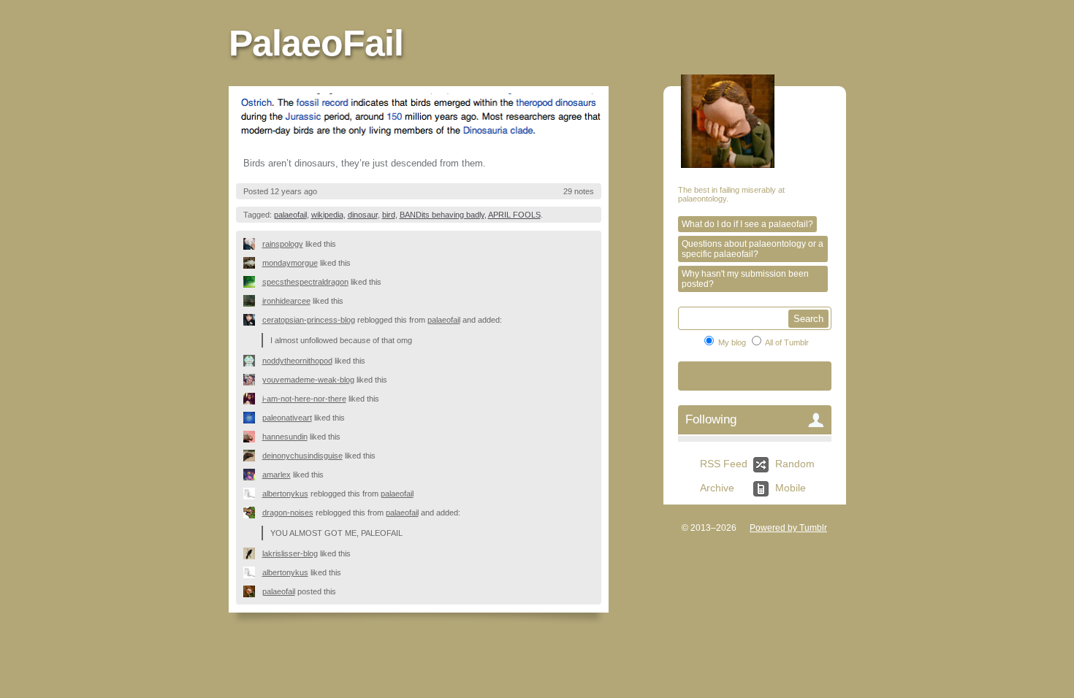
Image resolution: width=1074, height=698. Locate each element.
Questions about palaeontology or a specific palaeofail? (752, 249)
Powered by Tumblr (788, 528)
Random (795, 463)
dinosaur (363, 214)
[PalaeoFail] (252, 591)
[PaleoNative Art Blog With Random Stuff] (252, 417)
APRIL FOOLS (514, 214)
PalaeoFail (316, 43)
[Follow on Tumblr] (754, 376)
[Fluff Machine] (252, 281)
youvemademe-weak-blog (308, 379)
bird (388, 214)
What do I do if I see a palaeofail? (747, 224)
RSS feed (723, 463)
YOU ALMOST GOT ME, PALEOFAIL (336, 533)
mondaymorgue (290, 262)
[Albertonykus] (252, 493)
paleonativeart (287, 417)
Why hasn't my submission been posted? (745, 279)
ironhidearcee (286, 300)
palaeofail (290, 214)
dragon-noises (287, 512)
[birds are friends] (252, 553)
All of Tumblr (787, 342)
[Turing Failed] (252, 243)
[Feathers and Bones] (252, 455)
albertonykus (285, 493)
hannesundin (285, 436)
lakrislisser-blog (290, 553)
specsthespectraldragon (305, 281)
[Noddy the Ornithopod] (252, 360)
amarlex (276, 474)
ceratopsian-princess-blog (308, 319)
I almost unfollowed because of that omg (341, 340)
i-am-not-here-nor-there (304, 398)
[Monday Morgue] (252, 262)
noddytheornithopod (297, 360)
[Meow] (252, 319)
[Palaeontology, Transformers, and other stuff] (252, 300)
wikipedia (327, 214)
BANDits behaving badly (442, 214)
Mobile (790, 488)
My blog (732, 342)
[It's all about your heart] (252, 379)
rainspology (282, 243)
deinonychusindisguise (302, 455)
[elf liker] (252, 474)
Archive (717, 488)
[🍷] (252, 398)
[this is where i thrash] (252, 512)
